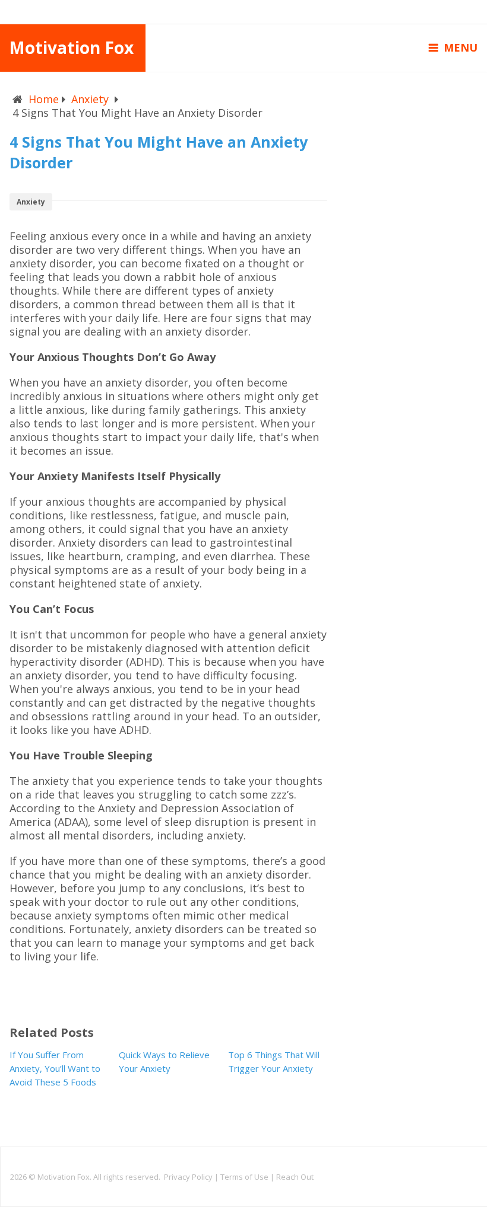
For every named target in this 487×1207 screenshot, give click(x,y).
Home (44, 99)
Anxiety (90, 99)
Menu (460, 47)
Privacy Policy (188, 1176)
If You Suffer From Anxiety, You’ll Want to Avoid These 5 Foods (55, 1068)
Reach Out (295, 1176)
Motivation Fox (71, 47)
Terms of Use (244, 1176)
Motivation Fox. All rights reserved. (100, 1176)
